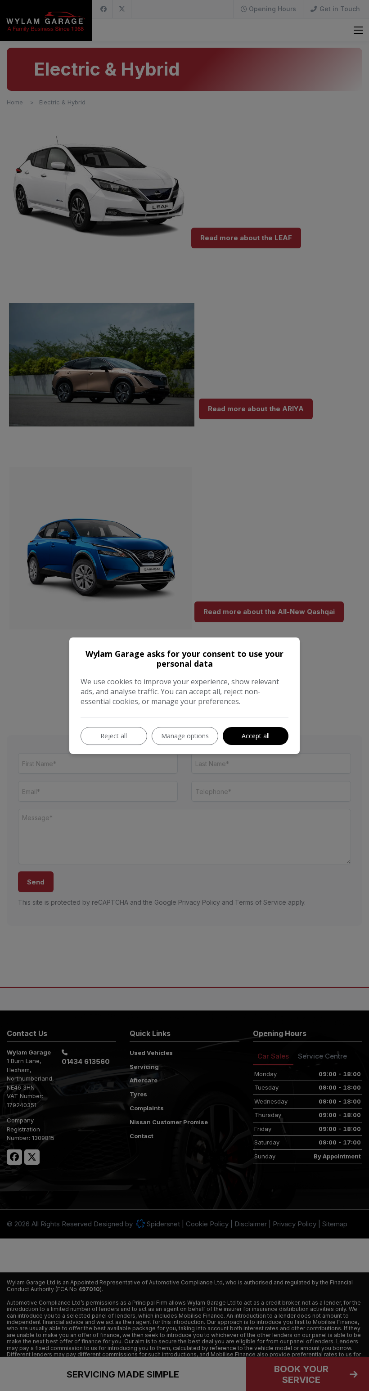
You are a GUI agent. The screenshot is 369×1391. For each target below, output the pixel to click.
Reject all (113, 735)
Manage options (185, 735)
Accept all (256, 735)
